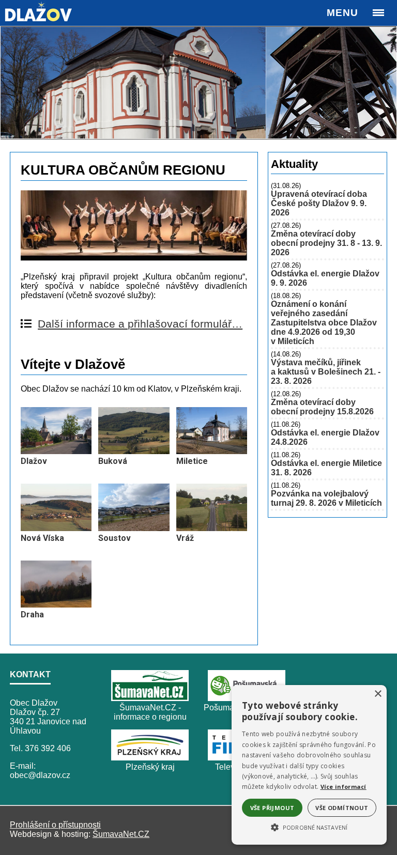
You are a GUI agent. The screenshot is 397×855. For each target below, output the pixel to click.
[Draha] (56, 604)
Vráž (185, 538)
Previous (14, 82)
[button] (309, 826)
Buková (112, 461)
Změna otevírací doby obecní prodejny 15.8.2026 (322, 407)
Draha (32, 614)
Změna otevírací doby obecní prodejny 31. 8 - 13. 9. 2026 (326, 243)
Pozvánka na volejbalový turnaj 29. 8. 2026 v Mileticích (326, 498)
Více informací (343, 786)
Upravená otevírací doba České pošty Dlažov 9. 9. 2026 (319, 203)
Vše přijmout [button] (272, 808)
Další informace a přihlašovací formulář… (140, 324)
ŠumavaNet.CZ (121, 834)
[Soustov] (133, 528)
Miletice (192, 461)
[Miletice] (211, 451)
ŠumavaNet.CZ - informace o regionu (150, 712)
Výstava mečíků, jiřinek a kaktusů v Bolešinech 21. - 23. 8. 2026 (325, 371)
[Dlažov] (56, 451)
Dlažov (34, 461)
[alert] (309, 765)
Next (383, 82)
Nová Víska (42, 538)
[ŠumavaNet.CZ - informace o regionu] (150, 698)
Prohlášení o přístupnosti (55, 824)
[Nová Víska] (56, 528)
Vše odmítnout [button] (341, 808)
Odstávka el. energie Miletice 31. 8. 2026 (326, 468)
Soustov (114, 538)
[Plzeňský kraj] (150, 757)
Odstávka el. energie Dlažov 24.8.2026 (325, 437)
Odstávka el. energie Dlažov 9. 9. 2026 (325, 278)
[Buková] (133, 451)
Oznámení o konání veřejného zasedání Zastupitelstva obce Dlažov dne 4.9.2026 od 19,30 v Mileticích (324, 323)
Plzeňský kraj (150, 767)
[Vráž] (211, 528)
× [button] (377, 694)
